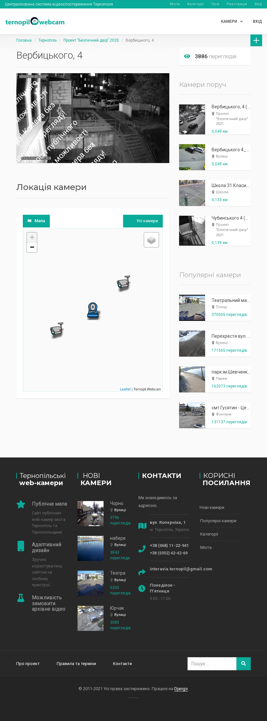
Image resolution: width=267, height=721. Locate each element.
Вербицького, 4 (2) (231, 106)
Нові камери (212, 507)
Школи (222, 192)
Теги (215, 4)
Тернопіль (47, 40)
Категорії (195, 4)
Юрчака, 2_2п (124, 608)
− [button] (32, 247)
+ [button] (32, 237)
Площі (221, 307)
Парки (221, 378)
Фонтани (224, 414)
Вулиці (222, 156)
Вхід (258, 4)
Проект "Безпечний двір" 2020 (91, 40)
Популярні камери (218, 520)
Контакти (122, 663)
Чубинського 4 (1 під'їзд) (238, 218)
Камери (229, 21)
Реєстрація (237, 4)
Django (181, 688)
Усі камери (147, 220)
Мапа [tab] (40, 220)
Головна (24, 40)
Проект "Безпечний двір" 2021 (232, 119)
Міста (175, 4)
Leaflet (125, 388)
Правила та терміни (76, 663)
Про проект (28, 663)
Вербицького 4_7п (231, 149)
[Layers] (151, 240)
